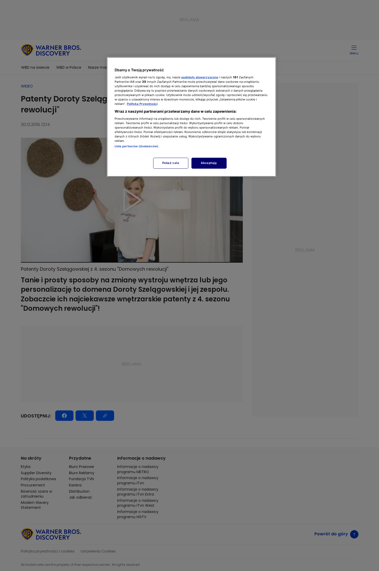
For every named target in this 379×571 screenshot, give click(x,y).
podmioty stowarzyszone (199, 77)
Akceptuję (209, 163)
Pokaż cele (170, 163)
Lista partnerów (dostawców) (137, 146)
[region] (191, 116)
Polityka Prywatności (142, 104)
